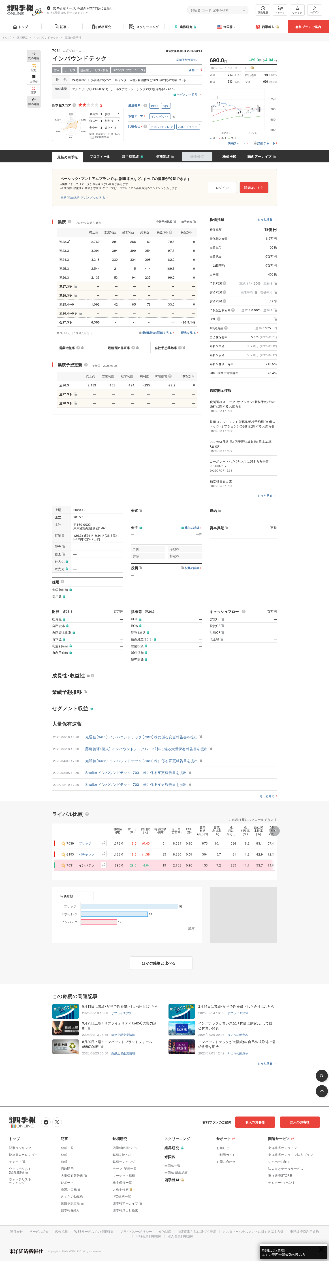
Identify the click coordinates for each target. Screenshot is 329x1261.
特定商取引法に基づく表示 (197, 1231)
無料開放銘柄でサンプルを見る (82, 197)
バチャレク (87, 854)
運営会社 (16, 1231)
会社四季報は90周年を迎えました (68, 12)
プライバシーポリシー (136, 1231)
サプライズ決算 (121, 1013)
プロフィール (100, 156)
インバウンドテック (46, 37)
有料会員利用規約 (148, 1236)
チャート (280, 12)
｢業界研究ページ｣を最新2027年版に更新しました (84, 8)
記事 (63, 26)
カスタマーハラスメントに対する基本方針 (253, 1231)
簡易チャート (237, 143)
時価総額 (66, 896)
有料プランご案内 (308, 26)
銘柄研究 (104, 26)
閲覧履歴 (263, 12)
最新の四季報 (67, 157)
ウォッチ (297, 12)
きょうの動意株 (237, 1035)
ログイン (315, 12)
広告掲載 (61, 1231)
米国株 (228, 26)
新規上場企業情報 (123, 1035)
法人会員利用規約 (180, 1236)
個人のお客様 (255, 1122)
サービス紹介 (39, 1231)
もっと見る (265, 219)
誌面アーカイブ (259, 156)
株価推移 (229, 156)
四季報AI (268, 26)
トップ (23, 26)
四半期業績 (130, 156)
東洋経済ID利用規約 (304, 1231)
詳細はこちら (254, 187)
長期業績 (163, 156)
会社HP (193, 70)
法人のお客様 (300, 1122)
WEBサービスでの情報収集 (93, 1231)
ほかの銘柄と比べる (159, 963)
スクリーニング (148, 26)
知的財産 (164, 1231)
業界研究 (186, 26)
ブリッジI (86, 843)
